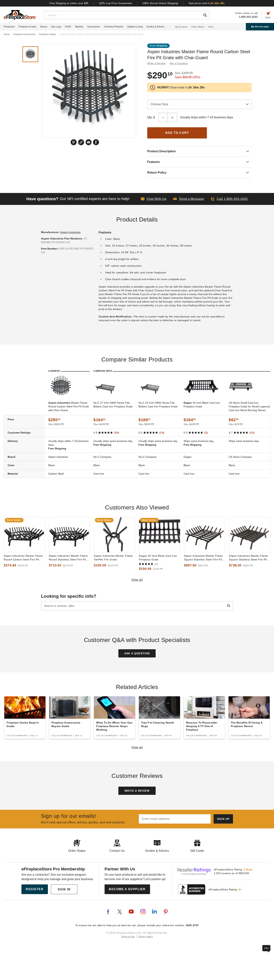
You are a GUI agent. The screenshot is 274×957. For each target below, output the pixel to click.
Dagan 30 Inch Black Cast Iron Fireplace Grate (158, 557)
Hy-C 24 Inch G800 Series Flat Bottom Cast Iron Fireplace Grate (158, 404)
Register (34, 889)
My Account (181, 27)
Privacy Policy (145, 936)
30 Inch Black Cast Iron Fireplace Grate (202, 404)
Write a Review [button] (156, 63)
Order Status (197, 27)
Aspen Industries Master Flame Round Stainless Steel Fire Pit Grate (68, 557)
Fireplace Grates (47, 34)
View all (137, 579)
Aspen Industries (70, 232)
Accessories (93, 26)
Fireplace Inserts (27, 26)
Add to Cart (177, 132)
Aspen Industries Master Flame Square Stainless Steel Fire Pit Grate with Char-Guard (248, 557)
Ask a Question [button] (178, 63)
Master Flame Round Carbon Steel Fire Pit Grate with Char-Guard (68, 406)
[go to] (24, 534)
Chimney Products (113, 26)
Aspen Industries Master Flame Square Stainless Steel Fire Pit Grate (203, 557)
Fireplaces (9, 26)
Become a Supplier (127, 889)
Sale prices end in (207, 3)
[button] (188, 199)
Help (210, 27)
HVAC (68, 26)
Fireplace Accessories (24, 34)
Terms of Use (128, 936)
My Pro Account (260, 26)
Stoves (43, 26)
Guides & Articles (156, 26)
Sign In (64, 889)
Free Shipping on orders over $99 (69, 3)
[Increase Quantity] (172, 117)
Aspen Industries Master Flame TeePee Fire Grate (113, 557)
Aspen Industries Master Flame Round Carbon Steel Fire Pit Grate (23, 557)
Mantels (79, 26)
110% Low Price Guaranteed (115, 3)
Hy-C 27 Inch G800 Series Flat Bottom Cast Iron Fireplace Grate (113, 404)
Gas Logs (56, 26)
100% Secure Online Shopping (160, 3)
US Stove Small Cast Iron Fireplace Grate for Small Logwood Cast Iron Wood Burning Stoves (249, 406)
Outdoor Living (135, 26)
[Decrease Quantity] (163, 117)
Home (7, 34)
